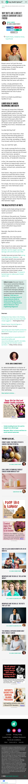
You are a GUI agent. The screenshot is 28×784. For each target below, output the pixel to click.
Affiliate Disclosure (19, 737)
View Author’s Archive (8, 393)
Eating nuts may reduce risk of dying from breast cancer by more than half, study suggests (13, 319)
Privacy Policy (17, 735)
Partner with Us (13, 742)
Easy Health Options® (12, 776)
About (5, 742)
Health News (10, 37)
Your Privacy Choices (10, 780)
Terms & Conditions (14, 740)
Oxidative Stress (19, 37)
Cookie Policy (6, 737)
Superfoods (9, 39)
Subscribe (21, 742)
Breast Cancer (11, 22)
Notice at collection (4, 782)
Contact (8, 735)
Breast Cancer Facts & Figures (11, 324)
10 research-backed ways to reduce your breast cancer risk (13, 274)
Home (3, 6)
